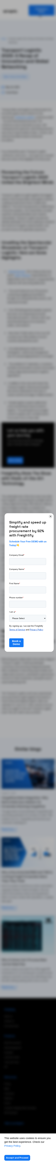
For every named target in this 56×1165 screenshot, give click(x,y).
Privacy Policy (12, 1145)
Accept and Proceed (17, 1157)
